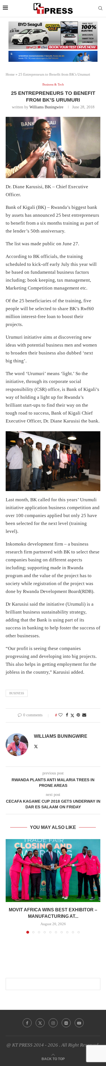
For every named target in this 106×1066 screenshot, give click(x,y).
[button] (10, 886)
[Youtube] (79, 1022)
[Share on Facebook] (67, 715)
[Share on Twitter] (72, 715)
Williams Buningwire (46, 107)
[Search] (100, 8)
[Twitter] (40, 1022)
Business (16, 693)
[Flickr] (66, 1022)
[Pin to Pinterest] (78, 715)
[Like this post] (60, 715)
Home (10, 74)
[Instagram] (53, 1022)
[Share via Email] (84, 715)
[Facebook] (27, 1022)
